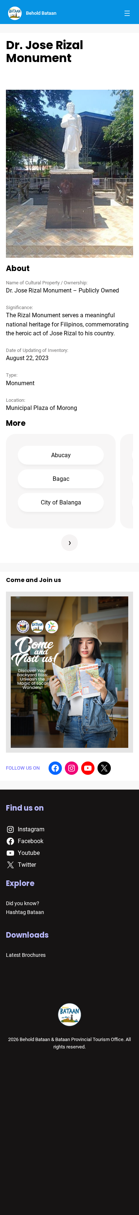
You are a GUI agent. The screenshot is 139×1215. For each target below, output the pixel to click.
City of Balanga (61, 502)
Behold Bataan (41, 13)
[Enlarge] (123, 99)
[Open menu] (127, 13)
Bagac (61, 478)
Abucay (61, 455)
